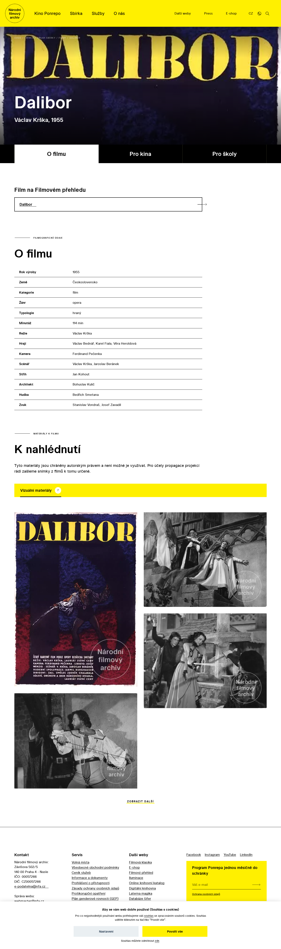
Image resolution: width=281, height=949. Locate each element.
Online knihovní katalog (146, 883)
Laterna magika (140, 893)
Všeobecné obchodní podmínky (95, 867)
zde (157, 941)
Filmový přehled (141, 872)
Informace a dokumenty (90, 877)
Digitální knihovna (142, 888)
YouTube (230, 854)
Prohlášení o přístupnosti (91, 883)
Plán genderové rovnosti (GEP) (95, 898)
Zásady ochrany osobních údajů (95, 888)
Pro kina (140, 154)
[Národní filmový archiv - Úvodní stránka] (14, 13)
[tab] (40, 490)
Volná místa (80, 862)
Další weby (183, 13)
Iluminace (136, 877)
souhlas (148, 915)
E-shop (232, 13)
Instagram (212, 854)
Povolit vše (175, 931)
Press (209, 13)
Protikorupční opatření (88, 893)
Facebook (193, 854)
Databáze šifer (140, 898)
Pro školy (224, 154)
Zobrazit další (140, 801)
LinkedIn (246, 854)
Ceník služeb (81, 872)
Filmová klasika (140, 862)
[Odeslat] (256, 884)
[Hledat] (267, 13)
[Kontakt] (259, 13)
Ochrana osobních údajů (206, 894)
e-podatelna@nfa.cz (29, 886)
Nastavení (106, 931)
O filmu (56, 154)
